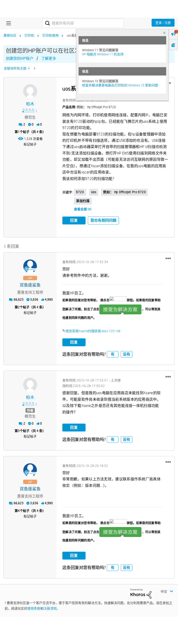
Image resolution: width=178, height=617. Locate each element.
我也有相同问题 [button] (103, 220)
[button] (168, 258)
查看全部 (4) (82, 209)
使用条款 (33, 608)
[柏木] (30, 91)
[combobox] (83, 23)
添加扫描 (82, 201)
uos (93, 192)
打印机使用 (50, 35)
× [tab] (164, 32)
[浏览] (7, 23)
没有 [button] (126, 354)
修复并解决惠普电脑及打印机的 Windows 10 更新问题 (120, 85)
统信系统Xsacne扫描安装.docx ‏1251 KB (93, 331)
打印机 (29, 35)
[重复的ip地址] (34, 68)
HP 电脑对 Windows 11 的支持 (103, 54)
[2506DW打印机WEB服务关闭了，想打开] (29, 68)
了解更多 (48, 58)
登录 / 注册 (163, 23)
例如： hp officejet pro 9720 (124, 192)
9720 (80, 192)
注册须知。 (52, 608)
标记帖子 (30, 144)
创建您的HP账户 (19, 58)
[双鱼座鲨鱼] (30, 266)
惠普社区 (9, 35)
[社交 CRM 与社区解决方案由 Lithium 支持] (140, 593)
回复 (74, 220)
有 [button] (112, 354)
